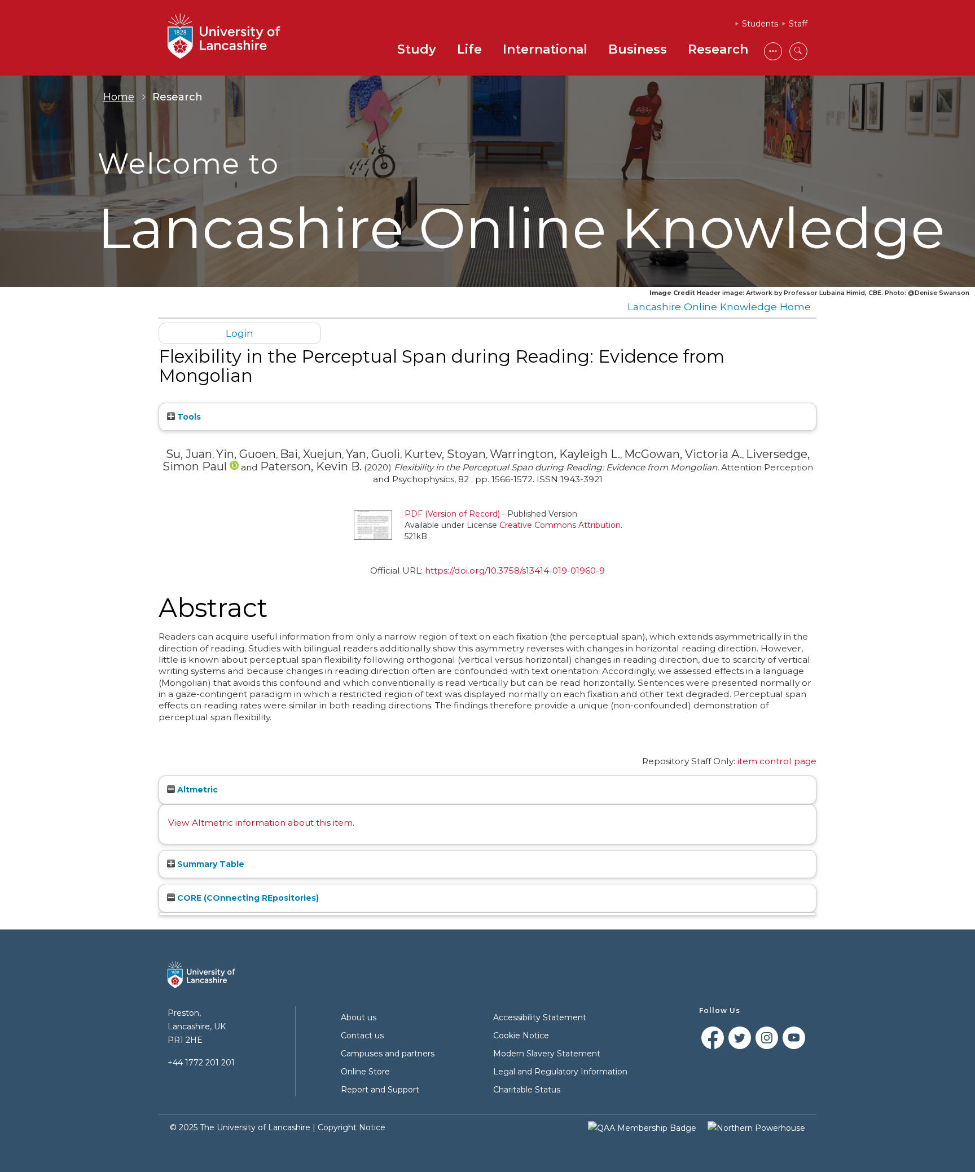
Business (637, 49)
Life (469, 49)
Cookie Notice (521, 1035)
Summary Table (209, 864)
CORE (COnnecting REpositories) (247, 898)
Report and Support (380, 1090)
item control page (776, 761)
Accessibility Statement (539, 1017)
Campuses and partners (387, 1053)
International (545, 49)
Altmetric (196, 790)
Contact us (362, 1035)
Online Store (365, 1072)
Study (416, 49)
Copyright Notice (351, 1127)
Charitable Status (526, 1090)
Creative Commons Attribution (560, 525)
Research (718, 49)
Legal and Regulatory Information (560, 1072)
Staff (798, 24)
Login (239, 333)
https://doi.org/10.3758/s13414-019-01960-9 (515, 570)
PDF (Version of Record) (452, 514)
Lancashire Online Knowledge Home (719, 306)
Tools (188, 417)
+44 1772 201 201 (201, 1063)
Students (760, 24)
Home (118, 97)
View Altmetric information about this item (260, 822)
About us (358, 1017)
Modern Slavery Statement (546, 1053)
